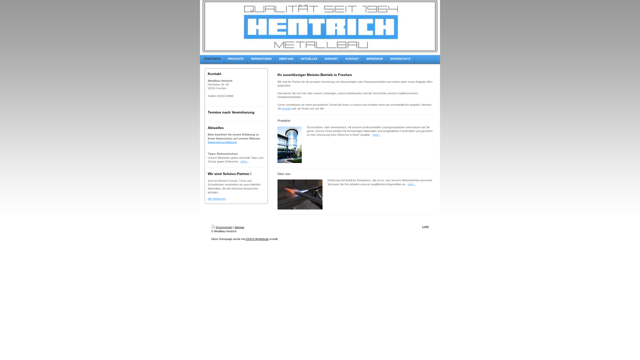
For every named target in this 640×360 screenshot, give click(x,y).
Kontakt (286, 108)
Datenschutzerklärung (222, 142)
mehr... (244, 161)
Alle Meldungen (217, 198)
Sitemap (239, 227)
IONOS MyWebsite (257, 239)
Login (425, 226)
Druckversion (224, 227)
